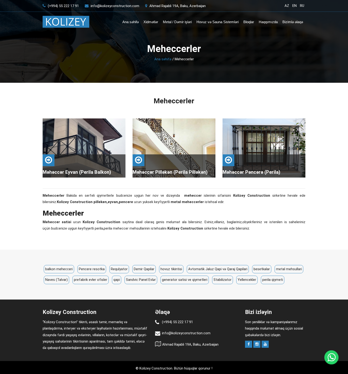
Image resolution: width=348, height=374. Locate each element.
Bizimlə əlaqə (292, 22)
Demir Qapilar (144, 269)
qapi (116, 280)
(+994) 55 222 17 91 (63, 6)
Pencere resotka (92, 269)
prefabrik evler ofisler (90, 280)
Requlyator (119, 269)
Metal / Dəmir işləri (177, 22)
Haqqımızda (268, 22)
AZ (287, 6)
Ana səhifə (130, 22)
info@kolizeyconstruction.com (115, 6)
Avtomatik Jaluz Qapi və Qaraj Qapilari (217, 269)
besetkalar (262, 269)
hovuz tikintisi (171, 269)
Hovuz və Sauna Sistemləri (217, 22)
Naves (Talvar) (56, 280)
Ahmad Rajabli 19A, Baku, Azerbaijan (177, 6)
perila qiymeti (272, 280)
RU (302, 6)
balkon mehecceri (59, 269)
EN (294, 6)
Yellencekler (247, 280)
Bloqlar (248, 22)
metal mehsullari (289, 269)
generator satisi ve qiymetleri (184, 280)
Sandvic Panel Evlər (141, 280)
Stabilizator (223, 280)
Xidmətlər (150, 22)
